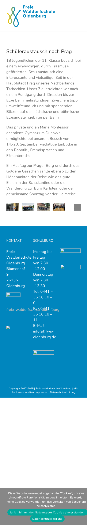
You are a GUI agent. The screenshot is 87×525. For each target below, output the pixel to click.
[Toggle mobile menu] (79, 6)
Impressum (42, 392)
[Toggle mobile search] (71, 6)
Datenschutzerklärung (62, 392)
